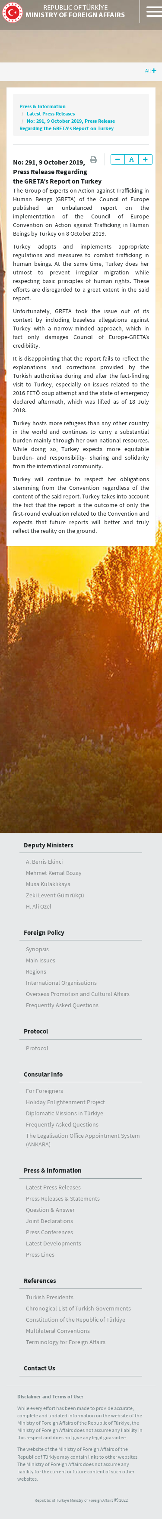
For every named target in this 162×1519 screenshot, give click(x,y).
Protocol (36, 1031)
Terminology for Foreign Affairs (65, 1342)
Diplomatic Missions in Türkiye (64, 1113)
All (148, 70)
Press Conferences (49, 1232)
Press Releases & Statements (63, 1198)
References (40, 1280)
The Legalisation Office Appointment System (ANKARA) (83, 1140)
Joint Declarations (49, 1221)
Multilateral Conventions (58, 1331)
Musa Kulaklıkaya (48, 884)
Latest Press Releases (51, 113)
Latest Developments (53, 1243)
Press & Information (42, 106)
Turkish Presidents (49, 1297)
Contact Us (39, 1368)
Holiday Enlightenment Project (65, 1102)
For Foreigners (44, 1091)
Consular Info (43, 1074)
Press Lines (40, 1254)
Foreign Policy (44, 932)
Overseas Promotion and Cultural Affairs (78, 994)
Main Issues (40, 960)
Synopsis (37, 949)
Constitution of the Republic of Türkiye (75, 1319)
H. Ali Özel (38, 906)
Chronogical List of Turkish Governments (78, 1308)
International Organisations (61, 983)
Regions (36, 971)
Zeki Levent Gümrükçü (55, 895)
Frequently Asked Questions (62, 1005)
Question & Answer (50, 1210)
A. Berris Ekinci (44, 861)
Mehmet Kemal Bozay (54, 873)
